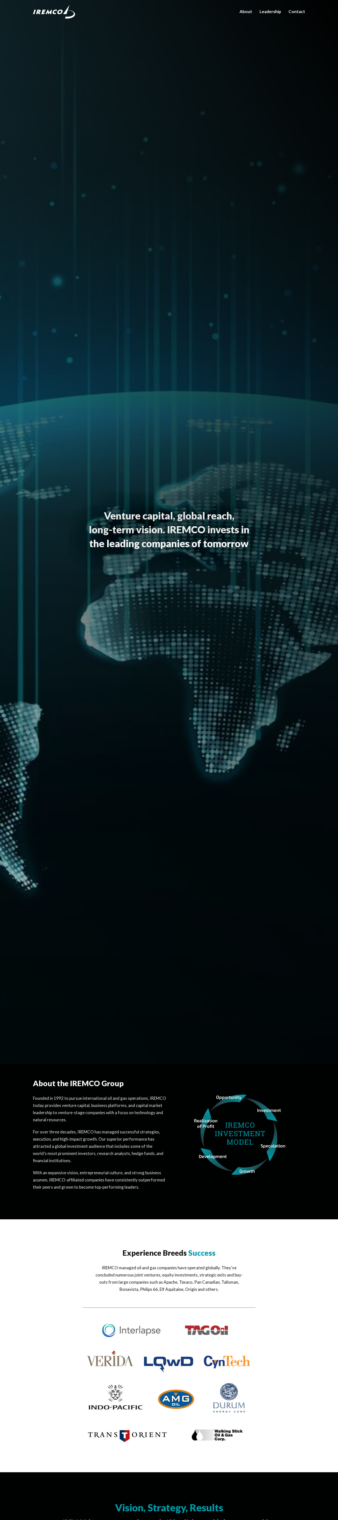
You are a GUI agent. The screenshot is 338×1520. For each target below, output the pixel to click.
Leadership (270, 11)
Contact (297, 11)
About (246, 11)
